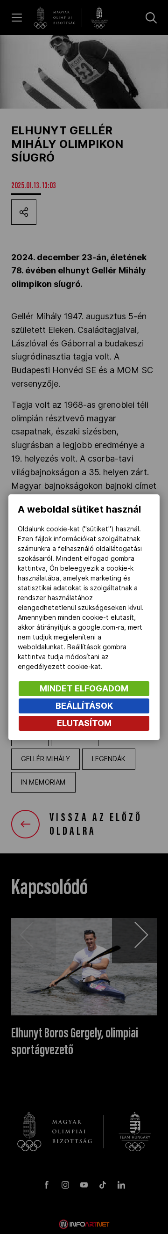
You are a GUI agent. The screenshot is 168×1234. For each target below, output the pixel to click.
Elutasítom (84, 723)
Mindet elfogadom (84, 688)
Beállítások (84, 706)
